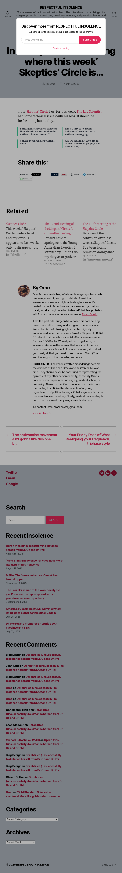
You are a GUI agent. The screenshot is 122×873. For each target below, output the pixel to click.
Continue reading (61, 48)
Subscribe (90, 39)
